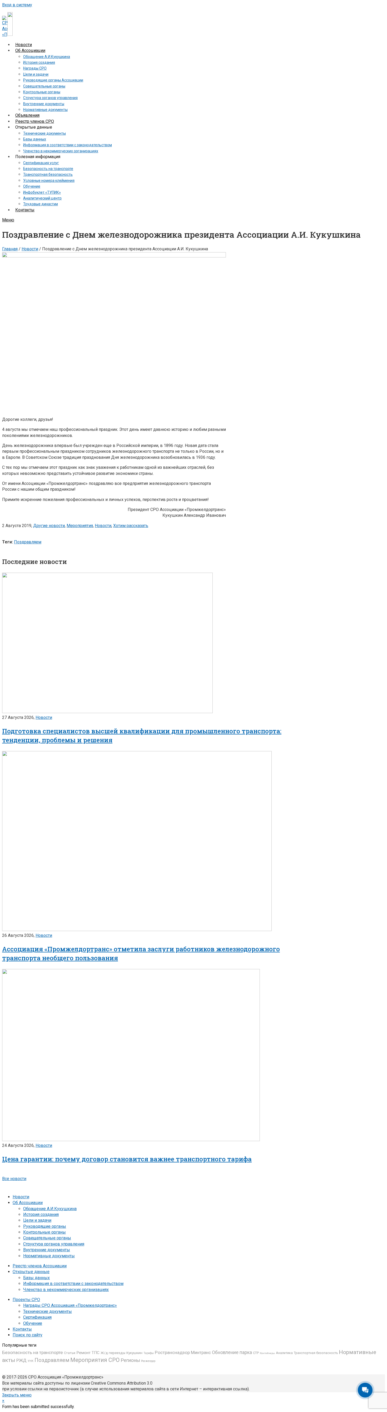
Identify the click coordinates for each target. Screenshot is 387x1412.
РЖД (21, 1360)
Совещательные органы (47, 1237)
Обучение (32, 1323)
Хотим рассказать (130, 525)
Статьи (69, 1353)
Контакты (22, 1329)
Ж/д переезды (113, 1353)
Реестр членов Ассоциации (40, 1265)
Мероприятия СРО (95, 1360)
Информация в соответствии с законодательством (73, 1283)
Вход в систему (17, 4)
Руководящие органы (44, 1226)
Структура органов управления (53, 1244)
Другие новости (49, 525)
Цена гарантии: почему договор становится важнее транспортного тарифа (127, 1159)
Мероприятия (80, 525)
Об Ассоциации (28, 1202)
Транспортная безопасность (316, 1353)
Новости (30, 248)
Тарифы (148, 1353)
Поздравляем (27, 541)
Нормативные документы (49, 1255)
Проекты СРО (26, 1299)
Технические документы (47, 1311)
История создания (41, 1214)
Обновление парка (232, 1352)
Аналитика (284, 1353)
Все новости (14, 1178)
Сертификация (37, 1317)
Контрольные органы (44, 1232)
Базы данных (36, 1277)
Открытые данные (31, 1271)
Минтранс (201, 1352)
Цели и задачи (37, 1220)
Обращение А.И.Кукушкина (50, 1208)
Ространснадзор (172, 1352)
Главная (10, 248)
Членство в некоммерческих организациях (66, 1289)
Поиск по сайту (27, 1334)
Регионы (130, 1360)
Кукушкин (134, 1353)
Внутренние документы (46, 1249)
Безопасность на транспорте (32, 1352)
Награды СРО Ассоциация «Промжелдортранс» (70, 1305)
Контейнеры (267, 1353)
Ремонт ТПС (88, 1352)
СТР (256, 1353)
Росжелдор (148, 1361)
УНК (30, 1361)
